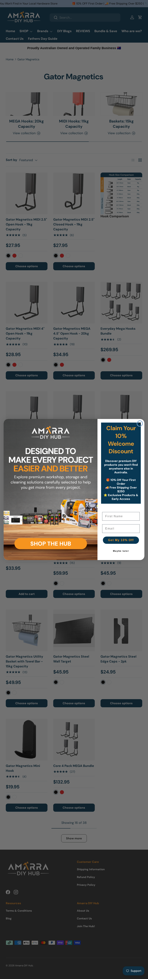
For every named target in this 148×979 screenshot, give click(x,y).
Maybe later (121, 551)
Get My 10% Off (121, 540)
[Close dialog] (140, 423)
